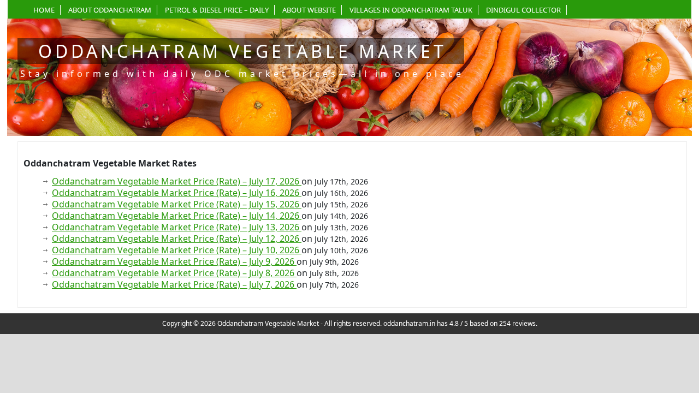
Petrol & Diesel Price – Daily (217, 10)
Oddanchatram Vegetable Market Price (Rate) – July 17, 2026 (176, 181)
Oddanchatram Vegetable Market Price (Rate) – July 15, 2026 (176, 204)
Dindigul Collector (523, 10)
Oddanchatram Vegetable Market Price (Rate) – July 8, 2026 (174, 273)
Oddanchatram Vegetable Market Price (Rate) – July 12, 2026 (176, 239)
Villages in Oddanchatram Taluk (411, 10)
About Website (309, 10)
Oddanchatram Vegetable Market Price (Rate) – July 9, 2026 (174, 261)
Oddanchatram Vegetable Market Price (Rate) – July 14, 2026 (176, 216)
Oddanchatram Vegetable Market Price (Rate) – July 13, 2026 (176, 227)
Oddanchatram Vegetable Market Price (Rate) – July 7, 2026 (174, 284)
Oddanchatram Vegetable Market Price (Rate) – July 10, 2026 (176, 250)
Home (44, 10)
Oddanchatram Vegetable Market (242, 51)
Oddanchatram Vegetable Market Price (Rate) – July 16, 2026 (176, 193)
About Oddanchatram (109, 10)
